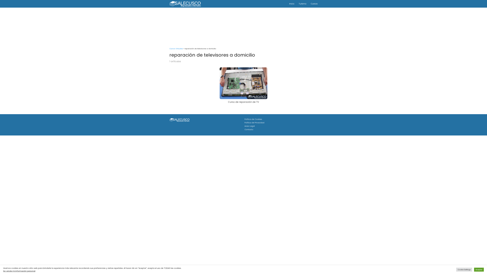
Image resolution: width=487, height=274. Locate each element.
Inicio (291, 3)
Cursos (314, 3)
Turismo (302, 3)
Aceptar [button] (479, 269)
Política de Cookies (253, 119)
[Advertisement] (243, 26)
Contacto (249, 129)
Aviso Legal (250, 126)
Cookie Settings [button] (464, 269)
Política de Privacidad (254, 122)
